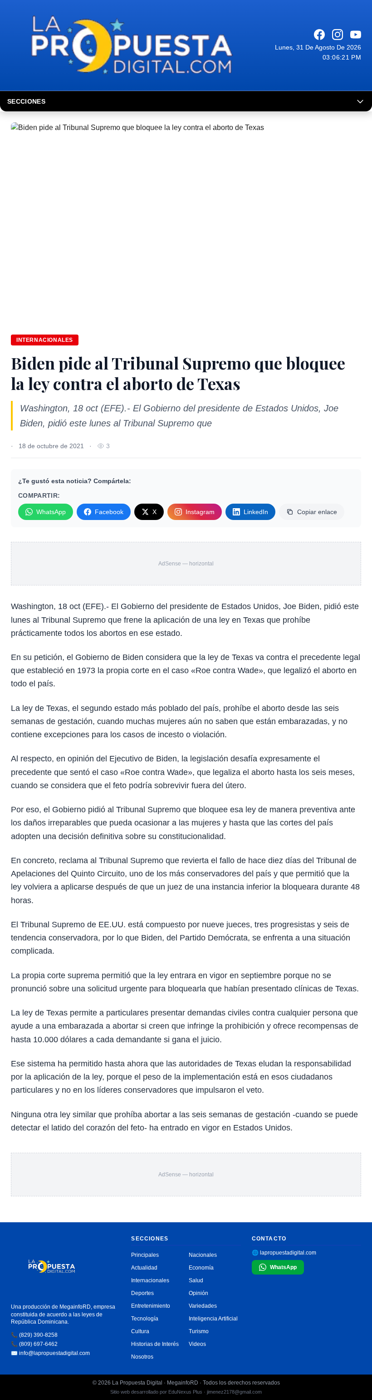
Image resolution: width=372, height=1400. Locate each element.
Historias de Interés (155, 1344)
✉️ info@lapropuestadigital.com (50, 1353)
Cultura (140, 1331)
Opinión (198, 1293)
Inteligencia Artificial (213, 1318)
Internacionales (44, 340)
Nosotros (142, 1357)
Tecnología (144, 1318)
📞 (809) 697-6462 (34, 1344)
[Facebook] (319, 34)
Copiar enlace (317, 511)
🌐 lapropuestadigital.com (284, 1253)
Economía (201, 1268)
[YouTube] (355, 34)
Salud (196, 1280)
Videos (197, 1344)
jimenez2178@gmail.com (234, 1392)
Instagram (200, 511)
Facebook (109, 511)
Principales (145, 1255)
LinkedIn (256, 511)
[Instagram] (337, 34)
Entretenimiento (150, 1306)
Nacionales (203, 1255)
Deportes (142, 1293)
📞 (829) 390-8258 (34, 1335)
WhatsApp (51, 511)
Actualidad (144, 1268)
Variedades (203, 1306)
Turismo (199, 1331)
